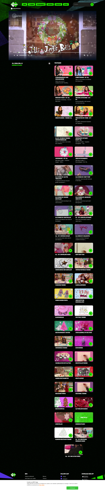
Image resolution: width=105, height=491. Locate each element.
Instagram (64, 478)
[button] (52, 35)
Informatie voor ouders (30, 478)
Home (24, 4)
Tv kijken (31, 4)
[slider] (53, 52)
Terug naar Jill (17, 8)
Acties (66, 4)
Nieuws (44, 476)
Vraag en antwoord (29, 476)
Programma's (40, 4)
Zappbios (50, 4)
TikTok (64, 476)
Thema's (45, 478)
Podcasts (58, 4)
